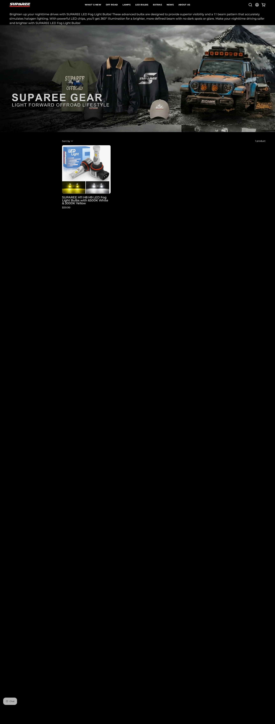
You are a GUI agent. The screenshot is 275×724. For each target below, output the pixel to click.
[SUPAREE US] (20, 5)
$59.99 (66, 207)
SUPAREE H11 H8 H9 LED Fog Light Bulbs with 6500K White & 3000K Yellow (85, 200)
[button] (250, 4)
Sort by (66, 141)
